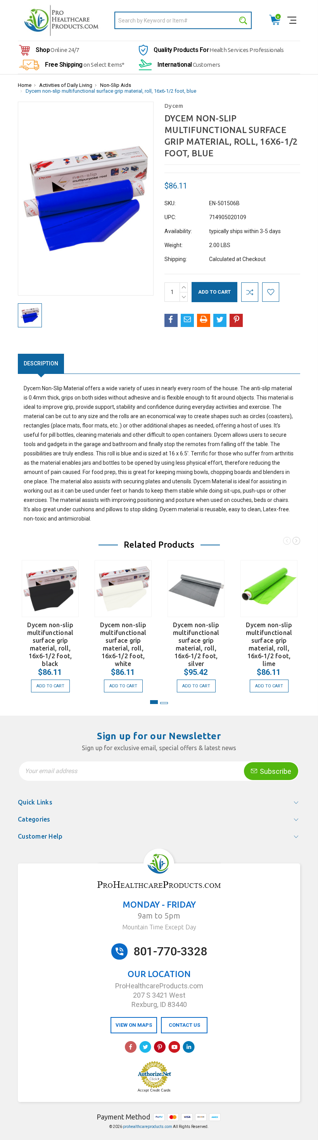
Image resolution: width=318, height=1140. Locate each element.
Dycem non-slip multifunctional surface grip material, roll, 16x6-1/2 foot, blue (111, 91)
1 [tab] (154, 702)
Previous (287, 542)
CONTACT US (184, 1025)
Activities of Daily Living (65, 85)
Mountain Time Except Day (159, 927)
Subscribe (274, 771)
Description (41, 363)
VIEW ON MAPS (134, 1025)
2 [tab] (164, 703)
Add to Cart (50, 685)
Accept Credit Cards (154, 1090)
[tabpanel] (50, 622)
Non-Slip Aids (115, 85)
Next (296, 542)
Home (24, 85)
